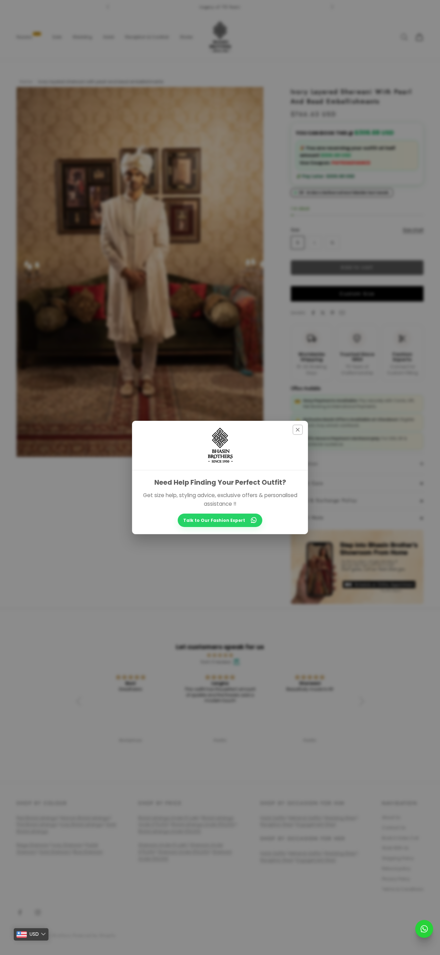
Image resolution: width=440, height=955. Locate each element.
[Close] (297, 429)
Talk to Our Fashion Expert (214, 520)
